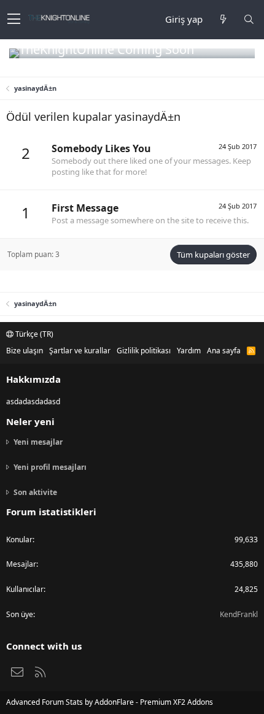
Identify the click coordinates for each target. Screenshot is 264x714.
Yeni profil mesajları (50, 467)
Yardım (189, 350)
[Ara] (249, 19)
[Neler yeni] (223, 19)
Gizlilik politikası (144, 350)
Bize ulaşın (24, 350)
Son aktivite (35, 492)
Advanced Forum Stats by (109, 702)
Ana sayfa (224, 350)
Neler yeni (30, 421)
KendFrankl (239, 614)
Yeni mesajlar (38, 442)
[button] (13, 19)
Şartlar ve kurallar (80, 350)
